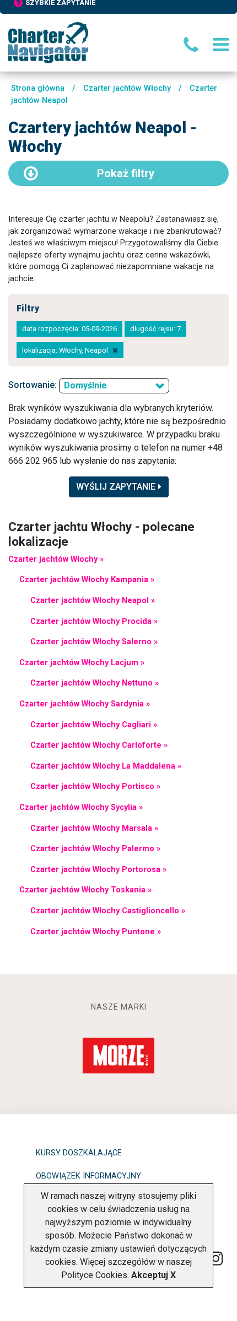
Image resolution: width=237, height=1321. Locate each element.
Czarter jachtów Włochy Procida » (94, 621)
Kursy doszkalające (79, 1153)
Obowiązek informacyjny (88, 1176)
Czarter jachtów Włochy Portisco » (95, 786)
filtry (125, 173)
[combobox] (114, 385)
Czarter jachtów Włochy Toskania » (85, 890)
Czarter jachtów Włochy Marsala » (94, 828)
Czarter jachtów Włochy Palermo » (95, 848)
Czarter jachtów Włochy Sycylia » (81, 807)
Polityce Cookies (94, 1275)
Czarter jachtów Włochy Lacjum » (81, 662)
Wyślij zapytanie (115, 486)
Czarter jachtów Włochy (127, 88)
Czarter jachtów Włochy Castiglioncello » (107, 911)
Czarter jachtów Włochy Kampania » (86, 579)
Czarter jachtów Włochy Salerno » (94, 641)
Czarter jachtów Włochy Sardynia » (84, 704)
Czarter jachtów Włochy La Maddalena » (105, 766)
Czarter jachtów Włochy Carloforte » (99, 745)
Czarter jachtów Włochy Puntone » (95, 931)
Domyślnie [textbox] (85, 385)
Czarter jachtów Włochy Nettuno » (94, 683)
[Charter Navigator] (48, 42)
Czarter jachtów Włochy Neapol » (92, 600)
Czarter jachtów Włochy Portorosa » (98, 869)
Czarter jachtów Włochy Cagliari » (93, 725)
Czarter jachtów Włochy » (56, 559)
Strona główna (37, 88)
